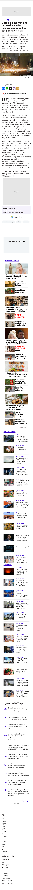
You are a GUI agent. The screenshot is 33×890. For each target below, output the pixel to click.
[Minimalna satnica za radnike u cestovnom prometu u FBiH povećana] (9, 460)
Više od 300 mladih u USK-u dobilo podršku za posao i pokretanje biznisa (22, 639)
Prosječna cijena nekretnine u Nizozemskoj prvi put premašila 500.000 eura (22, 594)
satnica (26, 222)
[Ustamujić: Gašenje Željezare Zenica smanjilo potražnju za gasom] (9, 649)
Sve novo (25, 801)
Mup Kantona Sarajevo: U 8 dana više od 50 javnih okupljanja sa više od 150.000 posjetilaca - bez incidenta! (18, 793)
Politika (19, 534)
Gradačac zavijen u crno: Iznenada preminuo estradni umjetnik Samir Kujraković (17, 710)
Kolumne (4, 852)
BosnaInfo (9, 83)
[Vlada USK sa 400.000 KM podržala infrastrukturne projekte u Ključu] (9, 627)
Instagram (6, 865)
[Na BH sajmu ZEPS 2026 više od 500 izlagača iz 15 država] (9, 660)
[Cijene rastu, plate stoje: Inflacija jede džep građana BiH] (9, 493)
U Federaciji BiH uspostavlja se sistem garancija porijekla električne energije (22, 583)
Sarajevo (4, 836)
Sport (3, 829)
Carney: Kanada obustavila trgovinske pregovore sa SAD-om (18, 726)
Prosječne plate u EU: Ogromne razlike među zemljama (22, 526)
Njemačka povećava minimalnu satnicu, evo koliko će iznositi (22, 449)
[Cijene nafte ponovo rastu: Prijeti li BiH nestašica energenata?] (9, 671)
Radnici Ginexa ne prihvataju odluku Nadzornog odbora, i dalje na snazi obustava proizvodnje (22, 438)
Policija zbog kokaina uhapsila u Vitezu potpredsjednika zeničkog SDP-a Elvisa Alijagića (18, 747)
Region (4, 823)
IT (17, 545)
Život (3, 846)
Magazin (4, 839)
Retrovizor (5, 844)
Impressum (5, 873)
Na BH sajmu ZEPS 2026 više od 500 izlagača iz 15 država (22, 660)
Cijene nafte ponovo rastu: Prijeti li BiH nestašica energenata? (22, 671)
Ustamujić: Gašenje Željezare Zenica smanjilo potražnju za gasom (22, 650)
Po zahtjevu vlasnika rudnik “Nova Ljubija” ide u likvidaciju (17, 718)
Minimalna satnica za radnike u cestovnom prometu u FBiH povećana (22, 460)
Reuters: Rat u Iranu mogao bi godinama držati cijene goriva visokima (21, 572)
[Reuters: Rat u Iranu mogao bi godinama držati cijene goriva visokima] (9, 571)
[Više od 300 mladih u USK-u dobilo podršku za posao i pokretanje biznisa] (9, 638)
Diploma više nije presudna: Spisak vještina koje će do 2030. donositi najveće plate (22, 472)
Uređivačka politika (7, 880)
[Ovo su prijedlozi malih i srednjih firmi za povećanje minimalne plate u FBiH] (9, 482)
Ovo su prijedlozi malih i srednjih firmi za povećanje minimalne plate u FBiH (22, 483)
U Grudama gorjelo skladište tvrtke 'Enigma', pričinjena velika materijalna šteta (18, 756)
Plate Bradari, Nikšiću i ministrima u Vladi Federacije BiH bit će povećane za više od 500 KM (22, 538)
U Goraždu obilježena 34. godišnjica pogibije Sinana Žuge (18, 774)
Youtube (5, 867)
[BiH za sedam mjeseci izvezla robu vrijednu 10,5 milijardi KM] (9, 616)
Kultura (4, 841)
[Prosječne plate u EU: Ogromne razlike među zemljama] (9, 526)
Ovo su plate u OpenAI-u (22, 547)
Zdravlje (4, 831)
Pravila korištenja (7, 878)
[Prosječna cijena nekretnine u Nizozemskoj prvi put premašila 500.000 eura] (9, 594)
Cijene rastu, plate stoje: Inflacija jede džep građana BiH (21, 493)
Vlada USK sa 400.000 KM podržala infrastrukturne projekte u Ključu (22, 627)
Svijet (3, 826)
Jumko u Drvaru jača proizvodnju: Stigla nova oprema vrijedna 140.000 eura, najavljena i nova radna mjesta (22, 605)
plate (19, 222)
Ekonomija (6, 20)
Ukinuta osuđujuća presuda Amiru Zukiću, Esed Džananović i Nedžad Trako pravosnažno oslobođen (18, 737)
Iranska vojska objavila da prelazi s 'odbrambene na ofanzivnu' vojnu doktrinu (16, 766)
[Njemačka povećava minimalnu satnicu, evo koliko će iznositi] (9, 449)
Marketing (4, 876)
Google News (17, 217)
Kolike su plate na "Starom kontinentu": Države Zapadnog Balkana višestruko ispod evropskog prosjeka (21, 560)
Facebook (6, 859)
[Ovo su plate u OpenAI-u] (9, 548)
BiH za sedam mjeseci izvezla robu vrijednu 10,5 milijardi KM (22, 615)
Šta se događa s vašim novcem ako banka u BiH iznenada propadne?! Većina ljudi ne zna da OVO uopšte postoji (22, 694)
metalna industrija (8, 222)
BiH (17, 434)
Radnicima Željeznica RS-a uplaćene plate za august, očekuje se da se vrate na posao (22, 505)
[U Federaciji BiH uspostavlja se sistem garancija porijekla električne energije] (9, 582)
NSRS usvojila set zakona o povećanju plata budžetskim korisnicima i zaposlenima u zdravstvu (21, 516)
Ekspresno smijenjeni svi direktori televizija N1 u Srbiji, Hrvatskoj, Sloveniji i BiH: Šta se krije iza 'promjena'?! (22, 683)
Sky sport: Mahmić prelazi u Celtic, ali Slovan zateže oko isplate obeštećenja (17, 782)
